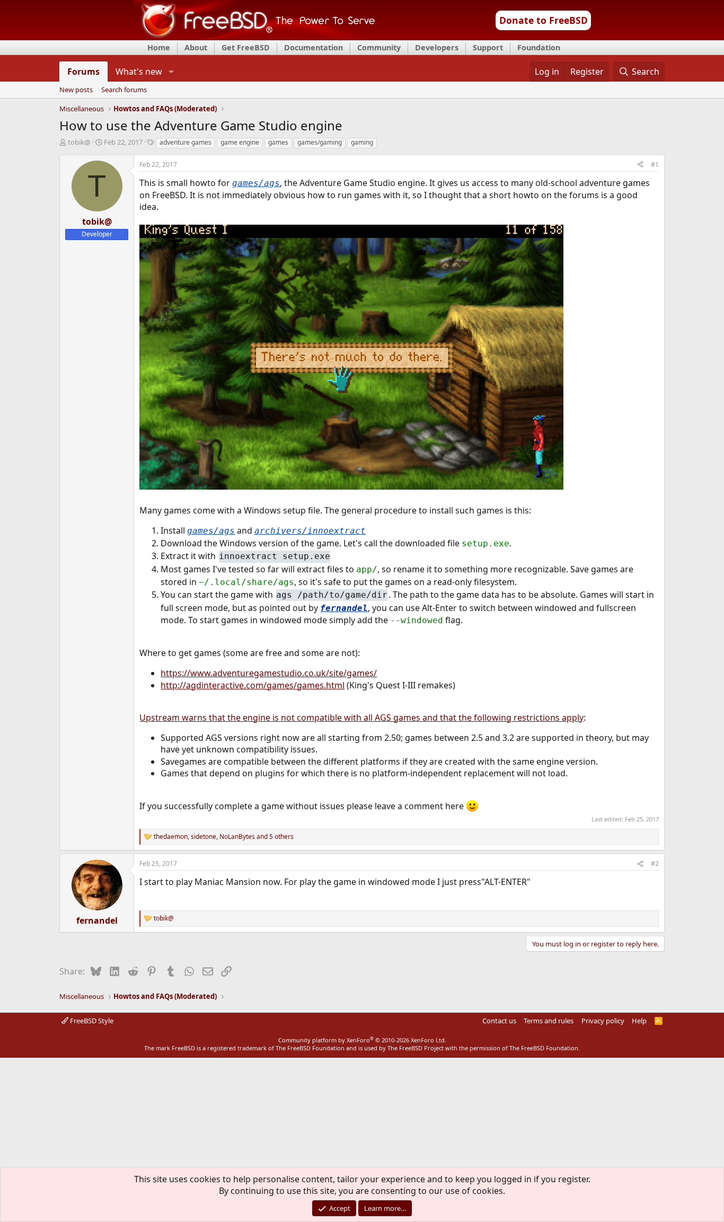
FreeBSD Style (90, 1020)
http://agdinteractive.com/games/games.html (253, 685)
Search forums (124, 90)
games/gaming (319, 142)
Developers (436, 47)
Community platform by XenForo (362, 1040)
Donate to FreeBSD (543, 20)
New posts (76, 90)
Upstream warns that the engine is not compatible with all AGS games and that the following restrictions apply (361, 717)
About (195, 47)
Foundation (538, 47)
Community (379, 47)
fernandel (344, 608)
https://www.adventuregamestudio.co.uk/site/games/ (269, 673)
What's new (139, 71)
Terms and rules (548, 1020)
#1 (655, 164)
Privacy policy (602, 1020)
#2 (655, 863)
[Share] (640, 165)
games (278, 142)
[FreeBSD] (254, 36)
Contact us (499, 1020)
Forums (83, 71)
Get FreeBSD (246, 47)
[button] (171, 71)
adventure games (185, 142)
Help (639, 1020)
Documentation (313, 47)
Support (488, 47)
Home (158, 47)
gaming (362, 142)
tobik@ (79, 142)
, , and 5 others (224, 837)
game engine (239, 142)
